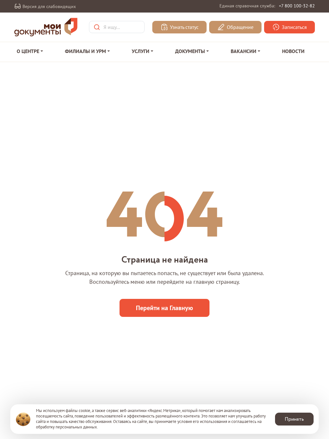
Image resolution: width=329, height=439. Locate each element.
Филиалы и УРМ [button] (85, 51)
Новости (293, 51)
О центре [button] (28, 51)
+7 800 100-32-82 (297, 6)
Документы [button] (190, 51)
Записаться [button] (293, 27)
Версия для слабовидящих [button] (48, 6)
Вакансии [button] (243, 51)
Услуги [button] (140, 51)
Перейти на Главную (164, 308)
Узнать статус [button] (184, 27)
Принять (294, 419)
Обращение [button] (239, 27)
